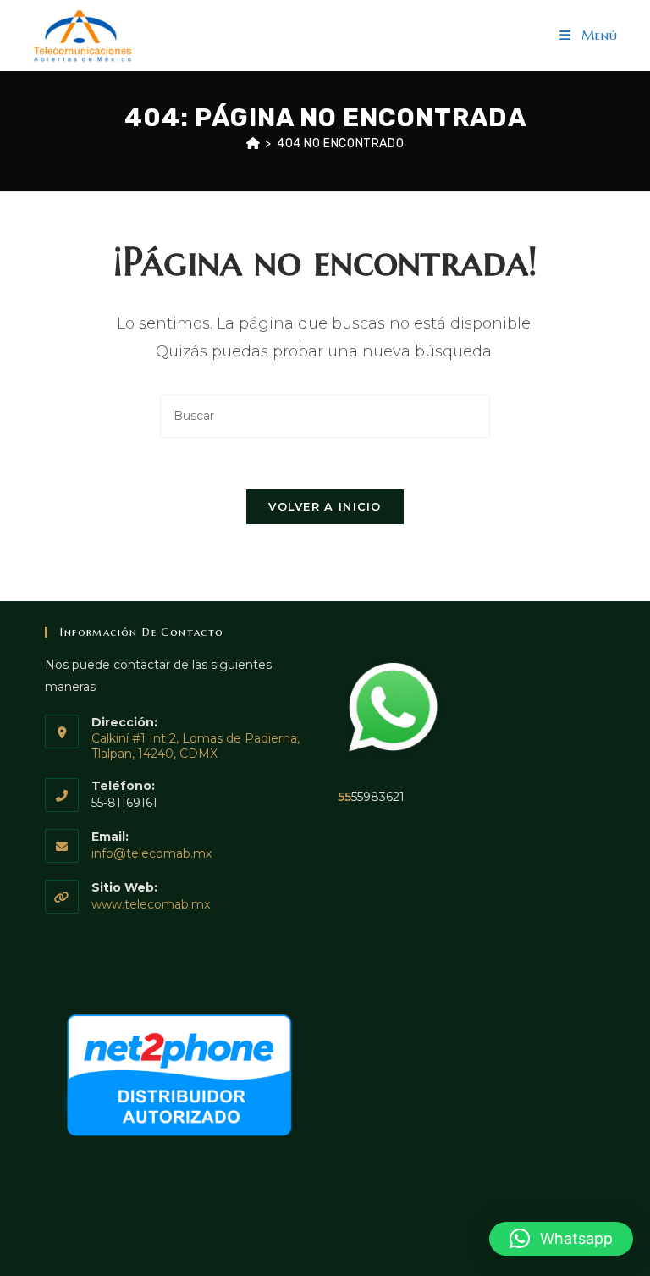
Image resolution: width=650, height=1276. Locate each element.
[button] (561, 1239)
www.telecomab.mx (150, 904)
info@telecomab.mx (151, 853)
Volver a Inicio (325, 506)
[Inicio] (253, 143)
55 (344, 796)
